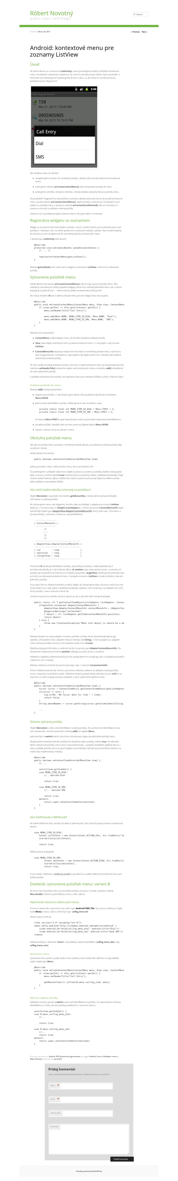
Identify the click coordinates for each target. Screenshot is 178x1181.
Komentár (54, 1126)
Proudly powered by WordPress (89, 1171)
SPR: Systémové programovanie (68, 1056)
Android (52, 1056)
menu (114, 1056)
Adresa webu (55, 1113)
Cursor (99, 1056)
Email (54, 1099)
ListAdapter (106, 1056)
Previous (135, 32)
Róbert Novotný (51, 13)
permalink (58, 1059)
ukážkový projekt (62, 874)
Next (145, 32)
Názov (54, 1085)
